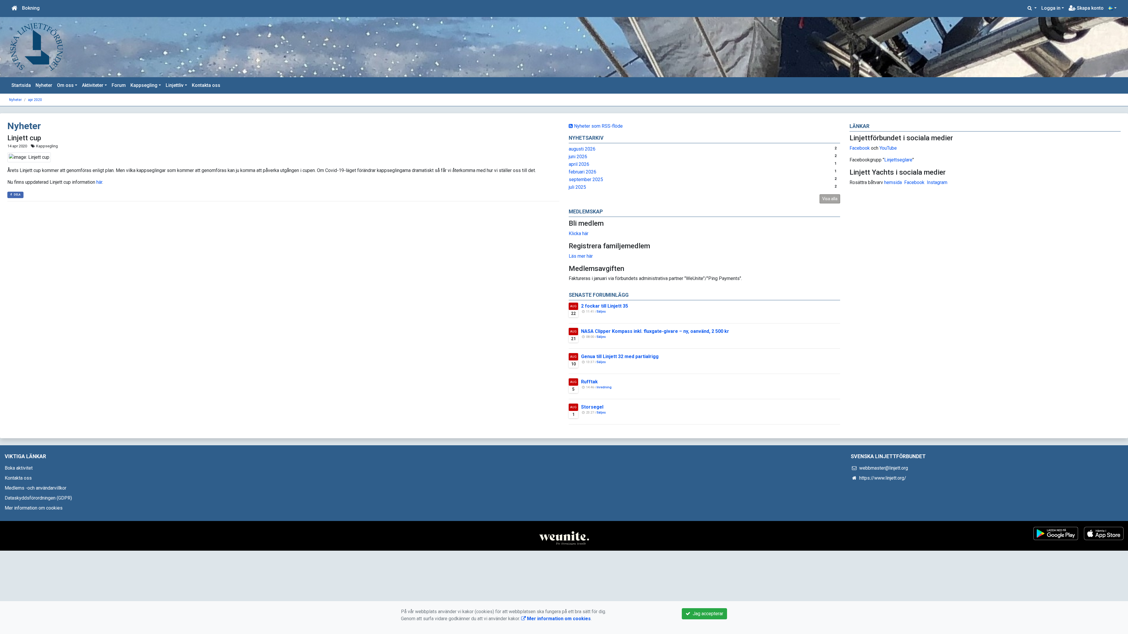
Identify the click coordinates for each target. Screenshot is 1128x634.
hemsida (893, 182)
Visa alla (829, 198)
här (99, 182)
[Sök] (1032, 8)
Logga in (1050, 8)
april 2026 (579, 164)
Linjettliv (175, 85)
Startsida (21, 85)
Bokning (31, 8)
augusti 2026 (582, 149)
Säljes (601, 311)
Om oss (65, 85)
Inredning (604, 387)
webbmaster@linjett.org (883, 468)
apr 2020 (35, 100)
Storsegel (592, 407)
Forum (119, 85)
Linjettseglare (898, 160)
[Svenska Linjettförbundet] (36, 47)
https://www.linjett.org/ (882, 478)
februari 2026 (582, 172)
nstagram (937, 182)
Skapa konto (1090, 8)
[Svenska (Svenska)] (1112, 8)
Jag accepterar (706, 613)
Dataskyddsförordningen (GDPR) (38, 498)
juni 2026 (578, 156)
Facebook (860, 148)
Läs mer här (581, 256)
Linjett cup (24, 138)
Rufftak (589, 382)
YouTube (888, 148)
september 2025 (586, 179)
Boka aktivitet (19, 468)
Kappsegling (143, 85)
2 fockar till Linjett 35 (604, 306)
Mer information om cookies (34, 508)
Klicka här (578, 233)
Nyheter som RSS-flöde (598, 126)
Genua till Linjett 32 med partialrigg (620, 356)
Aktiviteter (92, 85)
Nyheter (44, 85)
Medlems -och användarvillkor (35, 488)
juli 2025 (577, 187)
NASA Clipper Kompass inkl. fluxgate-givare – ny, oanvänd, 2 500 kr (655, 331)
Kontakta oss (206, 85)
